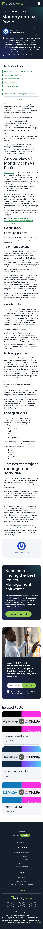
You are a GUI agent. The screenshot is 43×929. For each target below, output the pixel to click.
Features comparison (12, 75)
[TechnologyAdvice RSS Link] (35, 904)
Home (7, 11)
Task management (11, 79)
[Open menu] (38, 3)
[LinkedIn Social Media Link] (30, 904)
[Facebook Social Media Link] (8, 904)
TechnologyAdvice (17, 32)
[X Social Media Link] (19, 904)
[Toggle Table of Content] (38, 67)
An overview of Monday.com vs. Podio (18, 71)
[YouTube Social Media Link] (13, 904)
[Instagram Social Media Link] (24, 904)
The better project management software (20, 94)
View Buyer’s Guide (17, 614)
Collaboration (9, 82)
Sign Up (29, 685)
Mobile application (11, 86)
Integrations (8, 90)
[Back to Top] (21, 890)
